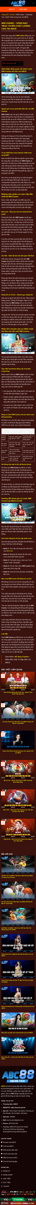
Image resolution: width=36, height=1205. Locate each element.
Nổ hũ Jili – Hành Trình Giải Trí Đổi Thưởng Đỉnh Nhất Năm (18, 781)
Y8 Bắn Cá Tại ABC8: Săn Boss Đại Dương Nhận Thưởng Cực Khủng (17, 876)
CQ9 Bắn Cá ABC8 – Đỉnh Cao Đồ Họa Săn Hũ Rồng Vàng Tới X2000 (16, 928)
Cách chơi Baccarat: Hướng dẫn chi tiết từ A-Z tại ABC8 (17, 1007)
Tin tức (12, 14)
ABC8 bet (9, 551)
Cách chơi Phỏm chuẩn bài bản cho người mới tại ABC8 (18, 752)
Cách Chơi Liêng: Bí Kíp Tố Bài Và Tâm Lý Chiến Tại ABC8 (17, 981)
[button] (33, 3)
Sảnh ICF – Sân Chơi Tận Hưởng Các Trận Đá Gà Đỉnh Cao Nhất (18, 810)
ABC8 (15, 1104)
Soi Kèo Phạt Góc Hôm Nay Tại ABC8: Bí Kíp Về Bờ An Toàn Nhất (18, 722)
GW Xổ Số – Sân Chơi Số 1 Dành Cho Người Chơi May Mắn (18, 840)
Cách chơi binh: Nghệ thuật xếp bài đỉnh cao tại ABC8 (17, 955)
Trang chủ (4, 14)
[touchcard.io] (18, 3)
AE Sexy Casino (21, 657)
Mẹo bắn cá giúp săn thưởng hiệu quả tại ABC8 (17, 1032)
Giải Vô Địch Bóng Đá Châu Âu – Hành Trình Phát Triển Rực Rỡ (18, 693)
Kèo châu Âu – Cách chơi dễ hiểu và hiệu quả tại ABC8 (17, 1058)
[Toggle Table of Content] (19, 63)
